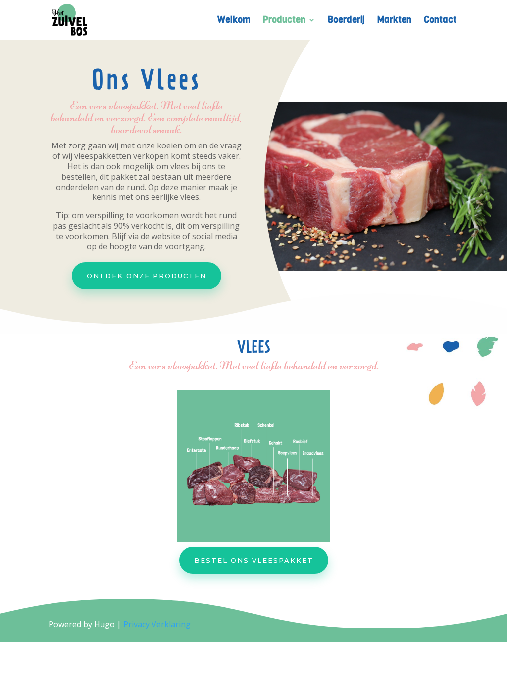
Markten (394, 21)
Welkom (234, 21)
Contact (440, 21)
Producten (284, 21)
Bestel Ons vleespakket (253, 560)
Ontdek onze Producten (146, 276)
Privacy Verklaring (157, 624)
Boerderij (346, 21)
